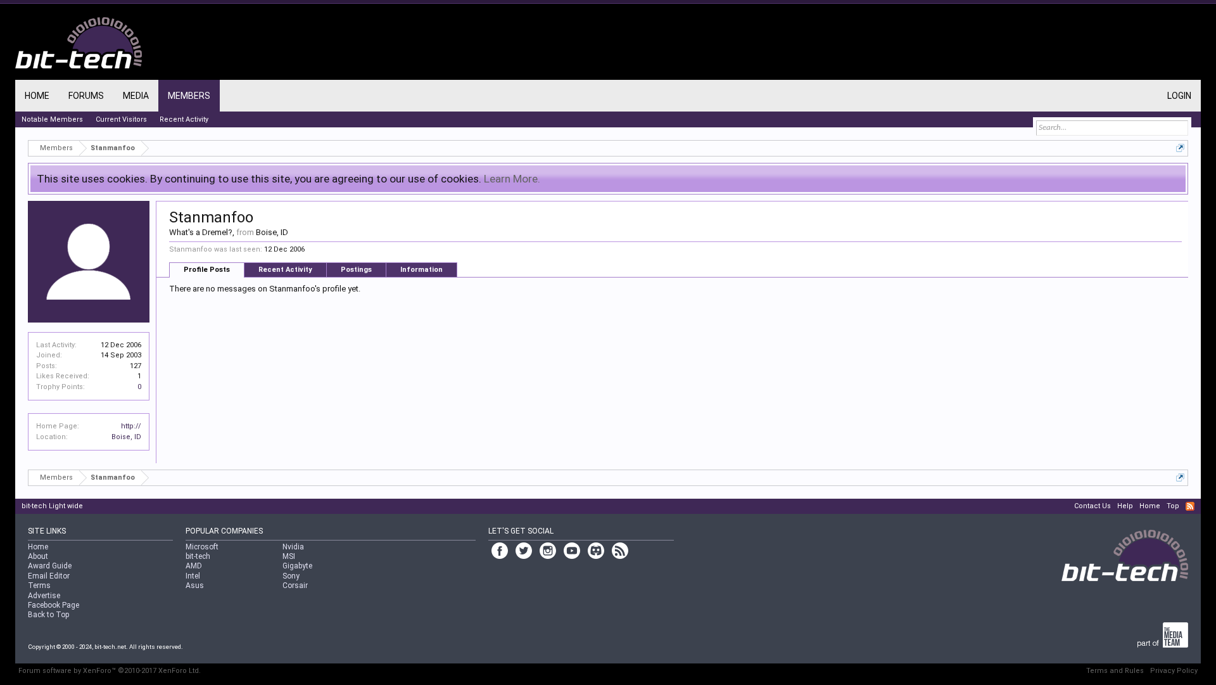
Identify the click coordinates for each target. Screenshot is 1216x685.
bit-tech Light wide (52, 506)
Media (136, 96)
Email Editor (49, 576)
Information (421, 270)
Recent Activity (285, 270)
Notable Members (52, 119)
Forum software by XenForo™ (109, 671)
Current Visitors (121, 119)
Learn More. (512, 178)
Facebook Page (53, 605)
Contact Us (1092, 506)
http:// (131, 426)
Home (37, 96)
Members (189, 96)
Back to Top (48, 614)
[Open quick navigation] (1180, 148)
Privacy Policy (1174, 671)
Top (1173, 506)
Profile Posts (207, 270)
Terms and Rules (1115, 671)
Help (1125, 506)
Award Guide (50, 565)
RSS (1190, 506)
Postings (356, 270)
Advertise (44, 595)
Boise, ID (126, 437)
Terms (39, 585)
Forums (86, 96)
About (38, 556)
